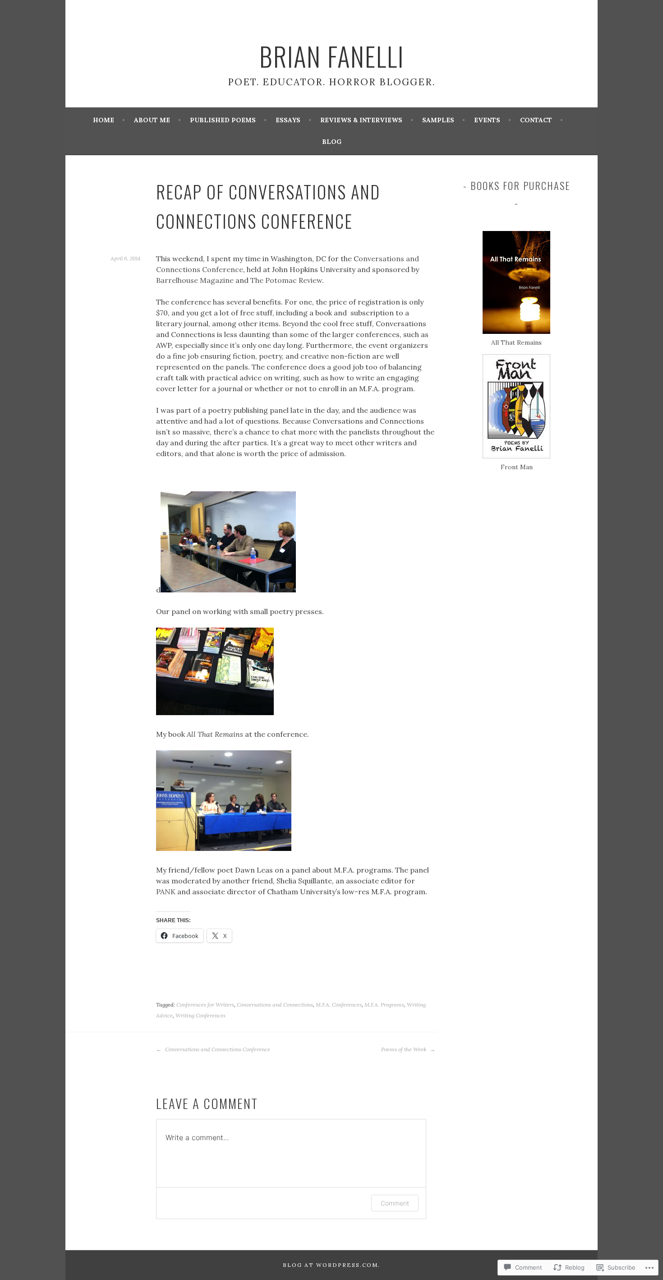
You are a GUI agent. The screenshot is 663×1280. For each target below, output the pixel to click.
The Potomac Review (286, 280)
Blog (331, 142)
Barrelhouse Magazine (195, 280)
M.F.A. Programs (384, 1004)
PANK (165, 891)
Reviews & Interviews (361, 120)
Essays (288, 120)
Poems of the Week (404, 1049)
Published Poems (223, 120)
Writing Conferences (200, 1015)
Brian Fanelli (331, 56)
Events (487, 120)
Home (103, 120)
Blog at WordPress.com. (331, 1265)
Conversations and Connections (275, 1004)
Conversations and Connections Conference (217, 1049)
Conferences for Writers (205, 1004)
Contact (536, 120)
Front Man (517, 467)
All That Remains (516, 342)
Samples (438, 120)
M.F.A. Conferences (339, 1004)
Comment (395, 1203)
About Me (152, 120)
